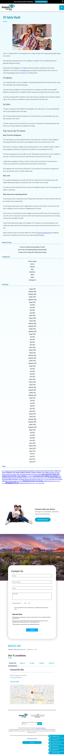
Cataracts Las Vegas (13, 472)
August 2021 (32, 398)
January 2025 (32, 289)
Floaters (38, 477)
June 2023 (32, 339)
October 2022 (32, 360)
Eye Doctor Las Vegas (17, 476)
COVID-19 (18, 474)
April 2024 (32, 313)
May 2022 (32, 374)
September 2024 (32, 299)
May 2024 (32, 310)
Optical (32, 274)
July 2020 (32, 432)
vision (43, 483)
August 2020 (32, 430)
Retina (32, 277)
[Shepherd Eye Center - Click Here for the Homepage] (24, 715)
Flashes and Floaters (33, 477)
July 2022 (32, 368)
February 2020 (32, 446)
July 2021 (32, 400)
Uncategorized (32, 280)
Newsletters (32, 272)
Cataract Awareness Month (47, 470)
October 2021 (32, 392)
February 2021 (32, 414)
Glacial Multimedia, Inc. (41, 728)
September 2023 (32, 331)
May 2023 (32, 342)
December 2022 (32, 355)
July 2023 (32, 337)
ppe (53, 481)
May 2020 (32, 438)
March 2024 (32, 315)
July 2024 (32, 305)
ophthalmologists (47, 481)
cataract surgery (25, 472)
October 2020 (32, 424)
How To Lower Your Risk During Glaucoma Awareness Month (32, 249)
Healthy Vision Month (45, 479)
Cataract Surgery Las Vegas (40, 472)
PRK (55, 481)
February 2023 (32, 350)
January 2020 (32, 448)
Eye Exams (29, 476)
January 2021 (32, 416)
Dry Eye (39, 474)
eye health (37, 476)
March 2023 (32, 347)
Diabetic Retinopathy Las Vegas (29, 474)
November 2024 (32, 294)
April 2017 (32, 456)
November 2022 (32, 358)
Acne (3, 470)
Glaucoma (32, 266)
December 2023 (32, 323)
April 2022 (32, 376)
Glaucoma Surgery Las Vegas (16, 479)
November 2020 (32, 422)
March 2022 (32, 379)
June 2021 (32, 403)
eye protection (14, 477)
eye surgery (25, 477)
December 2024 (32, 291)
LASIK (3, 481)
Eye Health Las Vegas (49, 476)
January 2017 (32, 461)
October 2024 (32, 297)
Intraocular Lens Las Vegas (55, 479)
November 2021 (32, 390)
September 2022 (32, 363)
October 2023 (32, 329)
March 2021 (32, 411)
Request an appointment (44, 233)
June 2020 (32, 435)
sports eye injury (33, 483)
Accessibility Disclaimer (32, 738)
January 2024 (32, 321)
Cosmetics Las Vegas (54, 472)
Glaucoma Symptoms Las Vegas (33, 479)
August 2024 (32, 302)
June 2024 (32, 307)
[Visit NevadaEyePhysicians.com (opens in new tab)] (37, 716)
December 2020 (32, 419)
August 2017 (32, 451)
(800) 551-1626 (14, 645)
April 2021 (32, 408)
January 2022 (32, 384)
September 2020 (32, 427)
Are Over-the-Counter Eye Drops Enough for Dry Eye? (32, 247)
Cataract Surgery (32, 261)
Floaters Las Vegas (44, 477)
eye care (32, 264)
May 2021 (32, 406)
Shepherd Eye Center (24, 483)
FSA (49, 477)
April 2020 (32, 440)
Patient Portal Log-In (43, 520)
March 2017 (32, 459)
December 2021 (32, 387)
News (32, 269)
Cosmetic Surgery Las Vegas (9, 474)
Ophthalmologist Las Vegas (32, 481)
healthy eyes (25, 70)
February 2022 (32, 382)
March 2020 (32, 443)
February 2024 (32, 318)
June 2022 (32, 371)
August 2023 (32, 334)
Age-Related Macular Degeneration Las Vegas (28, 470)
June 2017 (32, 453)
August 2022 (32, 366)
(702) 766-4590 (14, 681)
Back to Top (32, 742)
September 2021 (32, 395)
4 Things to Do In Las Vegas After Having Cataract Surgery (32, 252)
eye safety (19, 477)
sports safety (38, 483)
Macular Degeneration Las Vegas (14, 481)
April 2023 (32, 345)
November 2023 (32, 326)
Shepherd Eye (12, 482)
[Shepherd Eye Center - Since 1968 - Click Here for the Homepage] (8, 7)
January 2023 (32, 353)
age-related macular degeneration (10, 470)
